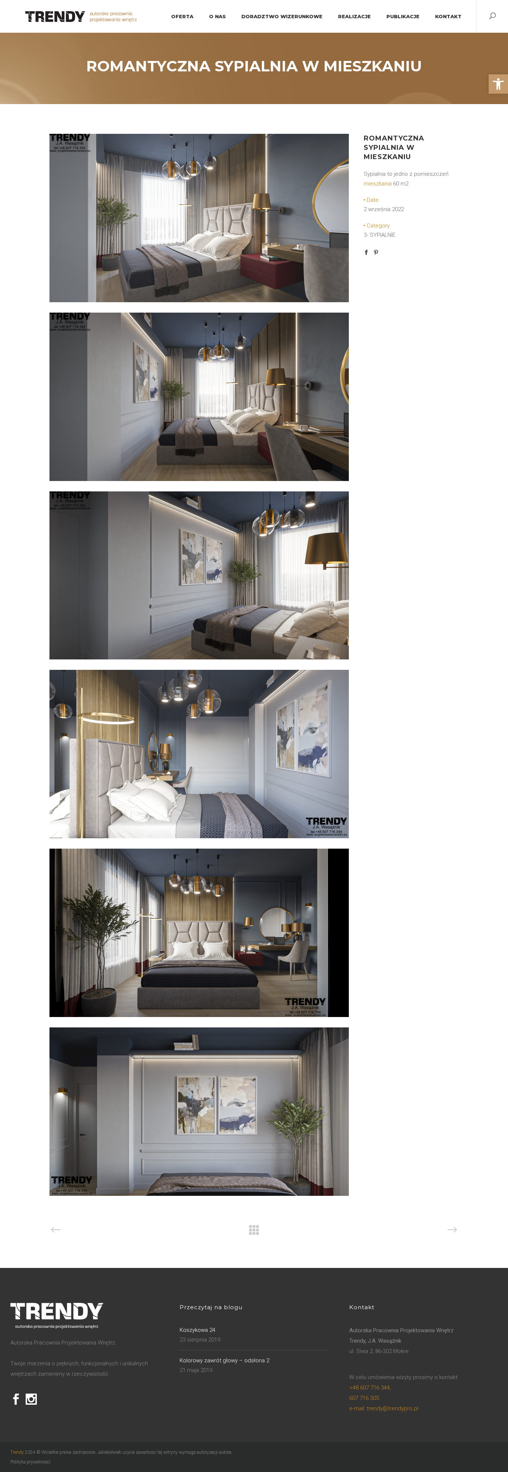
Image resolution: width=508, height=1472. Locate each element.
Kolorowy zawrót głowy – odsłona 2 (224, 1360)
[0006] (199, 1015)
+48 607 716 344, (370, 1387)
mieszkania (378, 183)
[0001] (199, 300)
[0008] (199, 1194)
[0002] (199, 479)
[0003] (199, 657)
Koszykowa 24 (197, 1330)
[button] (498, 84)
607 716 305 (364, 1398)
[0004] (199, 836)
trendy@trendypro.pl (383, 1408)
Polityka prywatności (30, 1462)
